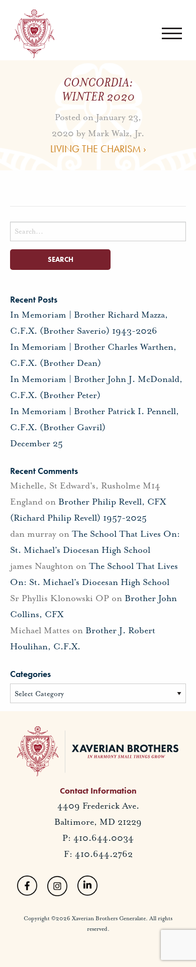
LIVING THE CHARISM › (98, 148)
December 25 (36, 443)
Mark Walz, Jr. (116, 132)
